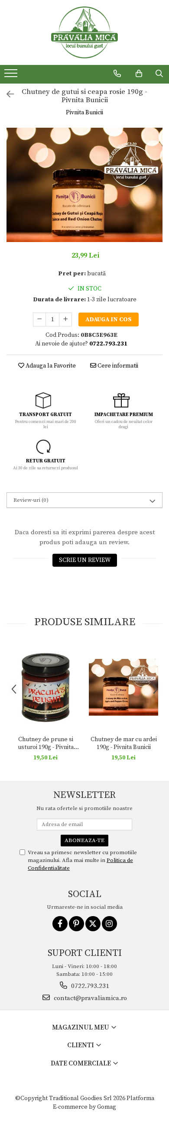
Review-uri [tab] (31, 500)
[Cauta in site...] (159, 73)
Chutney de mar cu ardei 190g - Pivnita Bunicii (124, 743)
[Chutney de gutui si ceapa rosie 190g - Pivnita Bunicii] (84, 185)
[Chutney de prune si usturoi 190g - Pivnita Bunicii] (45, 687)
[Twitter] (93, 923)
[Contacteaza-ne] (117, 73)
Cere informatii (117, 366)
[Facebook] (60, 923)
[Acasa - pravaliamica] (85, 32)
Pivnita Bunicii (84, 112)
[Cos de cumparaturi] (139, 73)
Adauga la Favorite (50, 366)
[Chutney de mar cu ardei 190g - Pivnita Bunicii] (123, 687)
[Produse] (12, 75)
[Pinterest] (76, 923)
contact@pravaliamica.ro (89, 998)
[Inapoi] (6, 95)
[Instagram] (109, 923)
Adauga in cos (108, 319)
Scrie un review (84, 560)
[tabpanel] (84, 185)
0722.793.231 (89, 986)
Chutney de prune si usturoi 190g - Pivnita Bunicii (46, 743)
